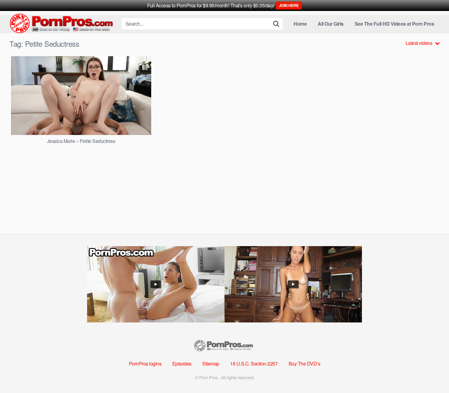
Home (300, 23)
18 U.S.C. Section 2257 (254, 363)
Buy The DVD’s (304, 363)
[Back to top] (432, 373)
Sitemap (210, 363)
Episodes (182, 363)
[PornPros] (62, 24)
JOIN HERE (289, 5)
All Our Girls (331, 23)
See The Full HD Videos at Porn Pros (394, 23)
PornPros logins (145, 363)
